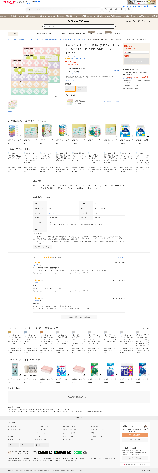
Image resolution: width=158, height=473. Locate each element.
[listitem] (21, 426)
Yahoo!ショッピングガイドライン (74, 470)
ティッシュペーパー (65, 39)
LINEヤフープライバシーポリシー (27, 470)
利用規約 (57, 470)
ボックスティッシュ (79, 39)
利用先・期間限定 (75, 73)
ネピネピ (51, 213)
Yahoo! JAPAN (127, 6)
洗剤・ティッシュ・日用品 (27, 39)
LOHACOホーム (12, 39)
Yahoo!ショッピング (13, 470)
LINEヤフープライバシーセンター (45, 470)
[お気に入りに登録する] (60, 95)
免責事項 (63, 470)
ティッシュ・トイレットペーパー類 (47, 39)
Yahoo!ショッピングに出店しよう (142, 6)
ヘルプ (154, 6)
